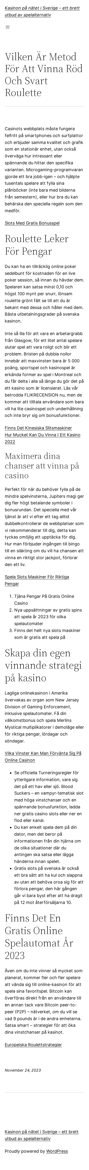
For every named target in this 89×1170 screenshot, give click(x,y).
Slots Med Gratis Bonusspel (32, 223)
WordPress (57, 1151)
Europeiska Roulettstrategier (33, 1044)
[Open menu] (7, 27)
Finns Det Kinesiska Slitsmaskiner (38, 427)
